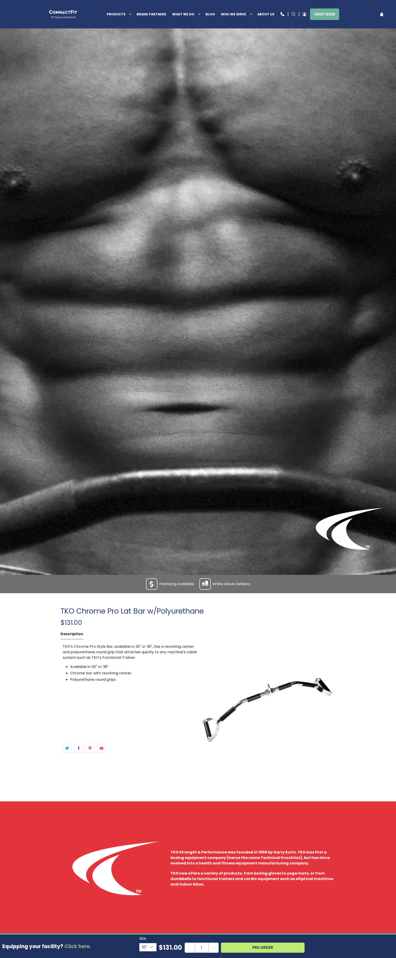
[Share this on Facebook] (78, 748)
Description (71, 634)
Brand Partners (151, 14)
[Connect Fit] (63, 14)
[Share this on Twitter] (67, 748)
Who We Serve (233, 14)
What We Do (183, 14)
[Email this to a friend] (101, 748)
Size (142, 938)
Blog (210, 14)
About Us (265, 14)
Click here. (77, 946)
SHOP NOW (324, 14)
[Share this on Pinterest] (90, 748)
